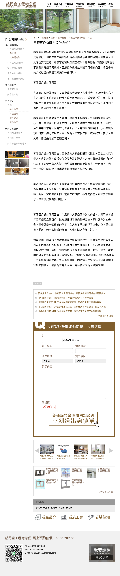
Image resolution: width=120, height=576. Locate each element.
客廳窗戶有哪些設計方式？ (81, 38)
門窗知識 (44, 38)
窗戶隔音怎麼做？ (15, 49)
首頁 (35, 38)
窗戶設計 (62, 38)
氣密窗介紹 (12, 89)
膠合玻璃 (13, 118)
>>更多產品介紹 (105, 492)
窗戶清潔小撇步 (14, 73)
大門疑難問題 (11, 129)
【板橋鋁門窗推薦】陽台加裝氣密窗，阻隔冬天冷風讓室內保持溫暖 (69, 311)
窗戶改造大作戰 (14, 68)
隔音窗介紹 (12, 94)
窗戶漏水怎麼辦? (15, 63)
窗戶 (53, 38)
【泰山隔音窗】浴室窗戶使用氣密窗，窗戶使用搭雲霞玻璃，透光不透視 (72, 307)
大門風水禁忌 (13, 138)
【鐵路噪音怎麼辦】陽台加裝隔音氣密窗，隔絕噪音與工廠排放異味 (69, 302)
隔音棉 (12, 53)
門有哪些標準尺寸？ (16, 144)
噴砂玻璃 (13, 122)
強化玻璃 (13, 109)
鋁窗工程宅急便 (21, 5)
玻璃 (9, 105)
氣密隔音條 (14, 57)
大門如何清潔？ (14, 133)
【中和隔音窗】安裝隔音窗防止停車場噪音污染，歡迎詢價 (65, 298)
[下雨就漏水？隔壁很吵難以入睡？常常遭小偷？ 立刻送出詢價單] (74, 419)
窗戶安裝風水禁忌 (15, 79)
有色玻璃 (13, 114)
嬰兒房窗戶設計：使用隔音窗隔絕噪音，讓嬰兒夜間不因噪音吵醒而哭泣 (72, 293)
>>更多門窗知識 (105, 316)
